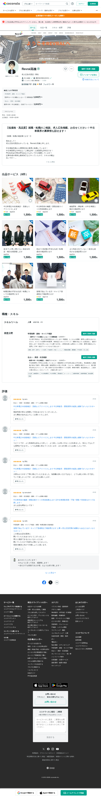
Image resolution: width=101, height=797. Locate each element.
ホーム (32, 27)
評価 (69, 27)
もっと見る (51, 162)
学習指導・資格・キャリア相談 (23, 525)
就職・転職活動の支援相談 (44, 525)
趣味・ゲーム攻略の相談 (39, 403)
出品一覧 (43, 27)
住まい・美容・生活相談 (21, 403)
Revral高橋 (29, 69)
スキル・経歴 (57, 27)
